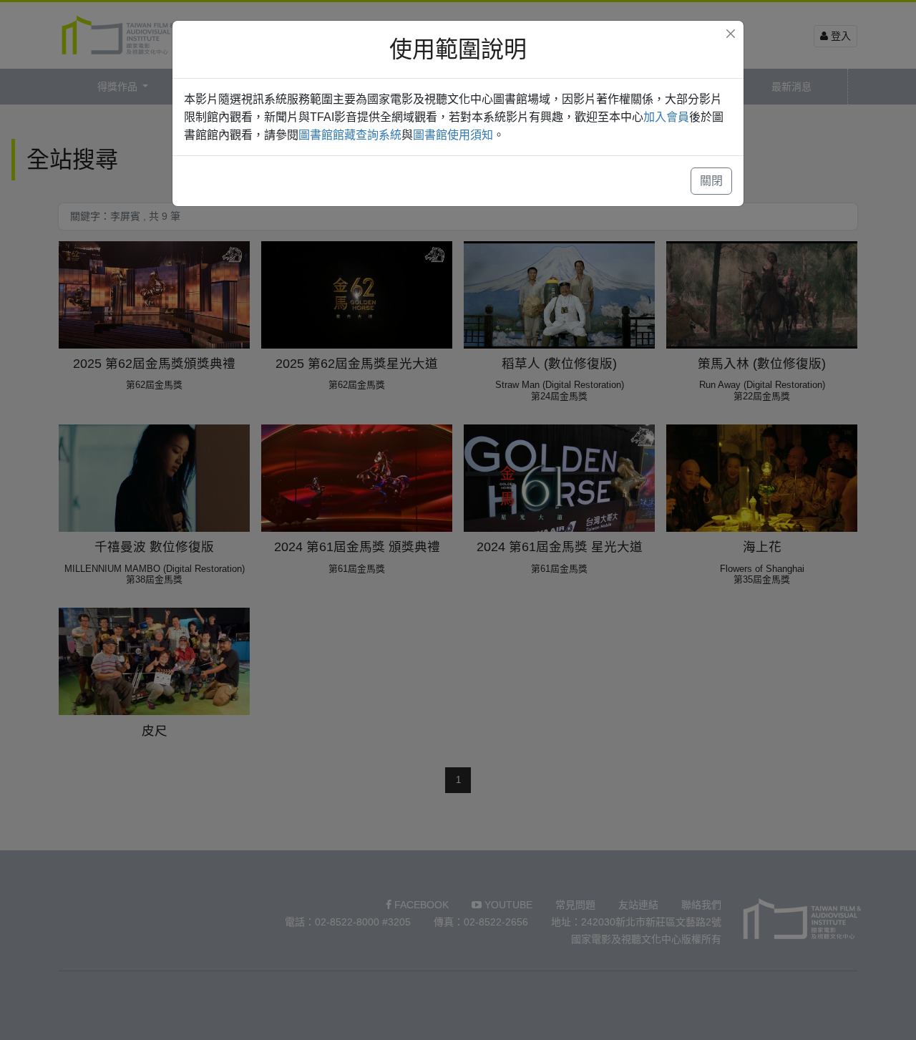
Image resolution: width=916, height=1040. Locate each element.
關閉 (711, 181)
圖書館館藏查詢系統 (349, 135)
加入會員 (666, 117)
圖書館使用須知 (453, 135)
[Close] (731, 34)
